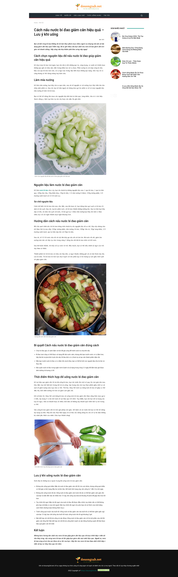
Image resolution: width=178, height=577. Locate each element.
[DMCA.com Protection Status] (103, 571)
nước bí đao (44, 190)
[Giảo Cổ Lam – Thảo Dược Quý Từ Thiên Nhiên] (116, 62)
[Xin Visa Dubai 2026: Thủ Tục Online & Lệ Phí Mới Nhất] (116, 37)
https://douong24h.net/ (89, 571)
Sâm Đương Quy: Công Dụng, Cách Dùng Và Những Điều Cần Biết (132, 49)
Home (36, 23)
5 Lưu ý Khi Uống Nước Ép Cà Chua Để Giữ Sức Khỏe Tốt (132, 87)
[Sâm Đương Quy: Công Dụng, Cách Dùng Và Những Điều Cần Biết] (116, 49)
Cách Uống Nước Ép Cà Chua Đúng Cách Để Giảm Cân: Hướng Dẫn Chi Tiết (132, 74)
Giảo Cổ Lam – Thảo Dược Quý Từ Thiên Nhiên (131, 62)
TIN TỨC (41, 23)
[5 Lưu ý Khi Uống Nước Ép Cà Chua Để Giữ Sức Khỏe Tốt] (116, 87)
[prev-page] (112, 95)
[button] (141, 15)
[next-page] (115, 95)
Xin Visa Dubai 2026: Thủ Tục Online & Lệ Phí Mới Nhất (132, 37)
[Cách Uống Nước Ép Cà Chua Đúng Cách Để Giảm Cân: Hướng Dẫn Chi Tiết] (116, 74)
